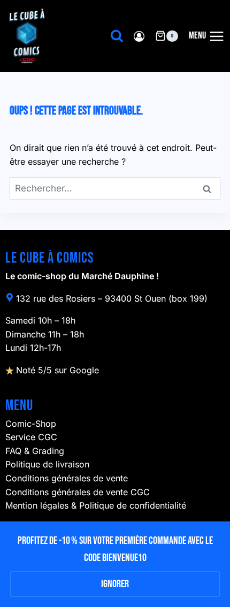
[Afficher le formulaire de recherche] (116, 36)
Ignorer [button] (115, 584)
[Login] (139, 36)
